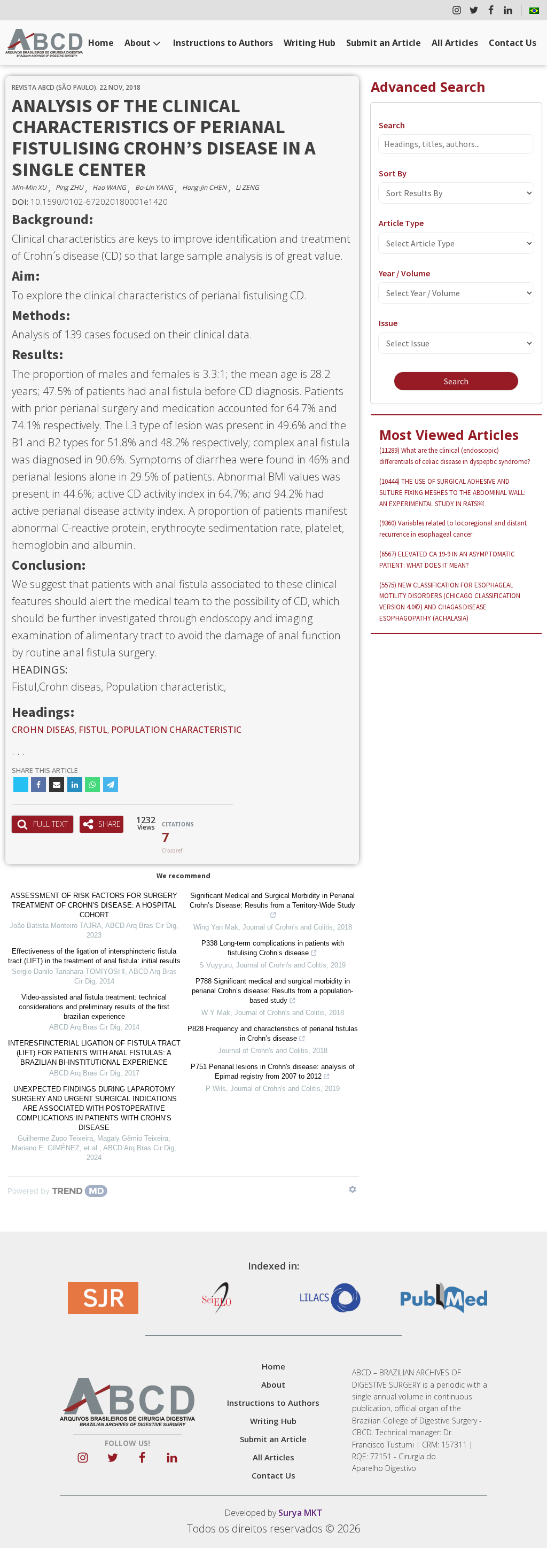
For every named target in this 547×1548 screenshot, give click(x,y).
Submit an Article (383, 43)
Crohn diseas (43, 730)
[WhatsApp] (92, 784)
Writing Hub (309, 43)
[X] (20, 784)
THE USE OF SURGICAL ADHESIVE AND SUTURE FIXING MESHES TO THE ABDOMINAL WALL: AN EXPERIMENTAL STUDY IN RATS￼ (452, 492)
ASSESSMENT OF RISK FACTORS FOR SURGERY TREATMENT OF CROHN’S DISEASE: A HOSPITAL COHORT (94, 905)
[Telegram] (110, 784)
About (137, 43)
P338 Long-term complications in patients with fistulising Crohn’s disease (272, 948)
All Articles (455, 43)
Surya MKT (300, 1513)
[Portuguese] (534, 10)
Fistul (93, 730)
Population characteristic (176, 730)
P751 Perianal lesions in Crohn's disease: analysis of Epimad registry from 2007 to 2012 (273, 1071)
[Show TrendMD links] (352, 1189)
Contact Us (512, 43)
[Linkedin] (74, 784)
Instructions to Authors (223, 43)
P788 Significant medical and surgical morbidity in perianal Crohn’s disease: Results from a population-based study (272, 990)
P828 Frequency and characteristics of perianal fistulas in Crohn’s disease (272, 1033)
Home (101, 43)
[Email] (56, 784)
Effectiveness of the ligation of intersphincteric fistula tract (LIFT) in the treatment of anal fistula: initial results (94, 956)
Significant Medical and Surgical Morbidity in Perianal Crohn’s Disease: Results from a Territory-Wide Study (272, 900)
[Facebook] (38, 784)
